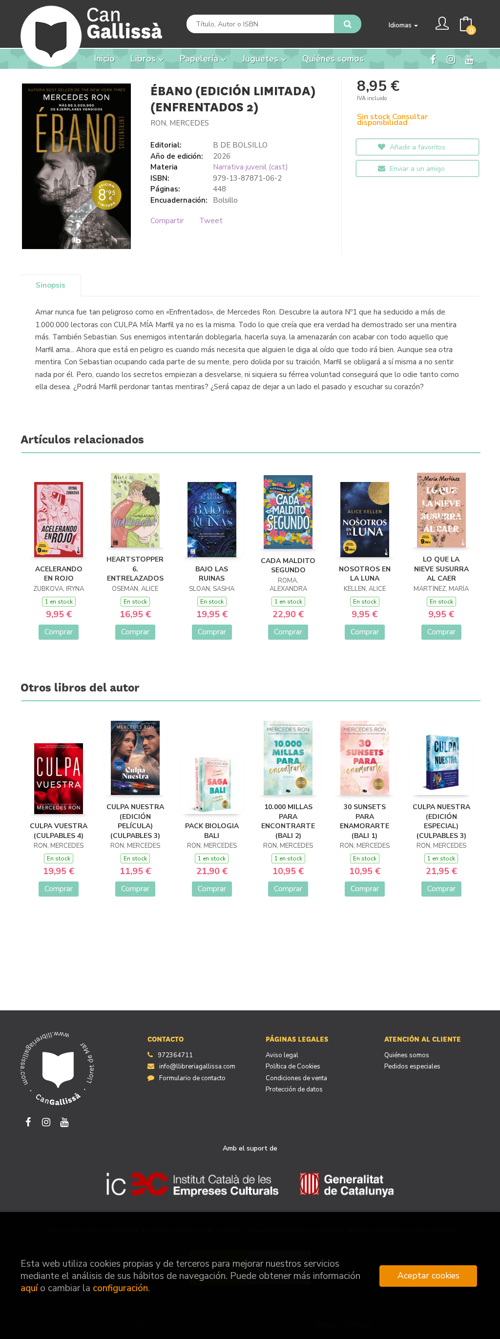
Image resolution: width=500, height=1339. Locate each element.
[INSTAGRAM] (450, 58)
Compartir (167, 221)
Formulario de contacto (192, 1078)
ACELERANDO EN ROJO (59, 574)
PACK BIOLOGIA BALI (212, 830)
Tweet (211, 221)
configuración (120, 1288)
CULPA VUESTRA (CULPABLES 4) (58, 830)
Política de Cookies (293, 1066)
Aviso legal (282, 1055)
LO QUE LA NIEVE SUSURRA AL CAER (441, 569)
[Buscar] (347, 24)
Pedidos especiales (412, 1066)
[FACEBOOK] (432, 58)
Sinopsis (50, 285)
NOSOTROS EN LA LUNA (365, 574)
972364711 (175, 1055)
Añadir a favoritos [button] (416, 147)
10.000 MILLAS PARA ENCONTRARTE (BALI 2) (288, 821)
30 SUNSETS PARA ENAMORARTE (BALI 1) (364, 821)
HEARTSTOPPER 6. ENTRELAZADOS (135, 569)
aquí (29, 1288)
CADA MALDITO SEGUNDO (288, 565)
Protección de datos (294, 1089)
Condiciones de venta (296, 1078)
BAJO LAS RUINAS (211, 574)
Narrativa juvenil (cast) (250, 167)
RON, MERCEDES (179, 123)
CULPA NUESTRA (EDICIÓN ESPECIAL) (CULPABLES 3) (441, 821)
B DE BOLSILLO (240, 145)
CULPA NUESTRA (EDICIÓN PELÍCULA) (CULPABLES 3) (135, 821)
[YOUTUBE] (468, 58)
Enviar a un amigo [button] (416, 168)
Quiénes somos (406, 1055)
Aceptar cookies (428, 1275)
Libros (144, 58)
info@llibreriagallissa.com (197, 1066)
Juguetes (261, 58)
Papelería (200, 58)
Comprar (58, 632)
